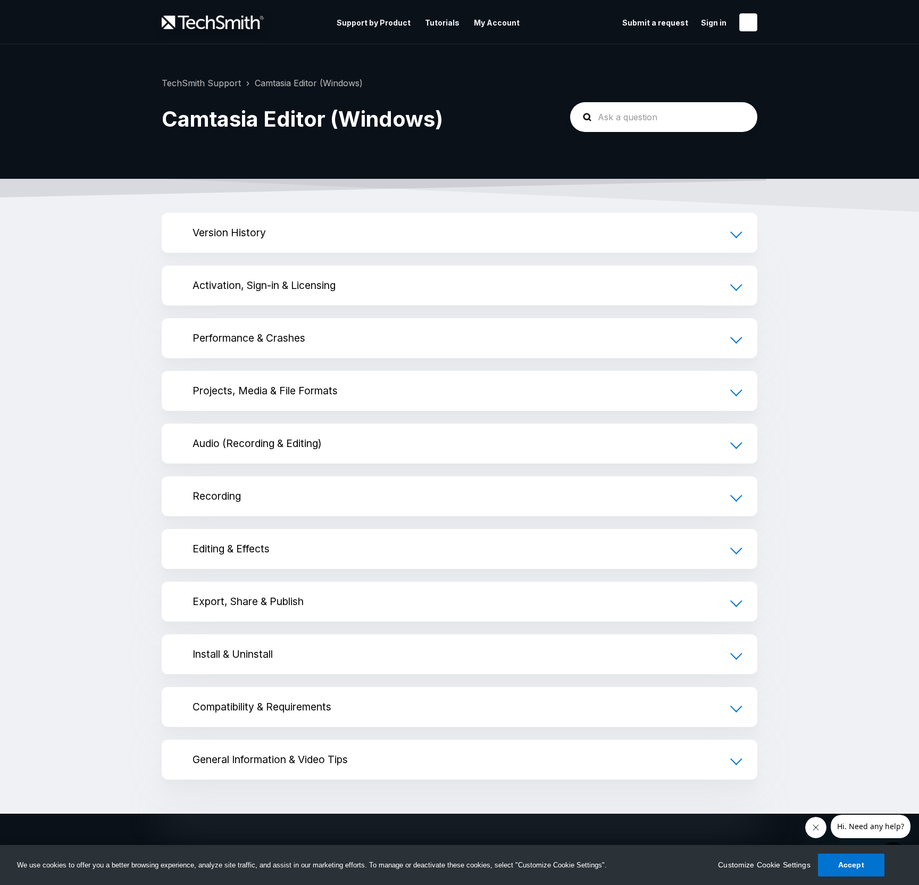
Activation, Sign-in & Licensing (264, 285)
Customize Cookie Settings (764, 865)
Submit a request (655, 22)
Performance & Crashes (249, 338)
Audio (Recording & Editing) (257, 443)
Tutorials (442, 22)
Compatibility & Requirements (262, 706)
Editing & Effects (231, 548)
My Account (497, 22)
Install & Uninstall (233, 654)
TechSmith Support (201, 83)
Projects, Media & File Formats (265, 390)
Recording (217, 496)
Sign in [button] (713, 22)
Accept (851, 865)
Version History (229, 232)
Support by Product (374, 22)
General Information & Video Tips (270, 759)
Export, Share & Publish (248, 601)
